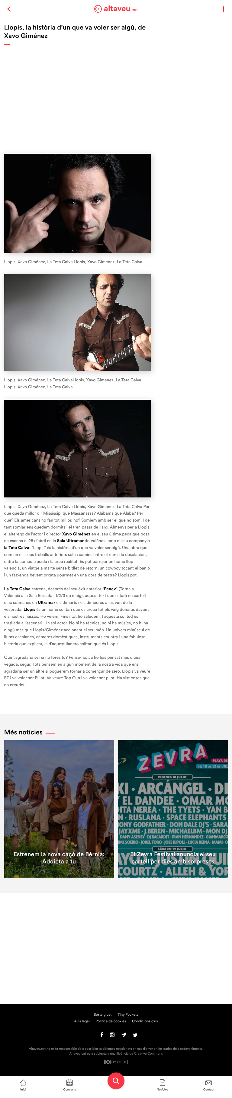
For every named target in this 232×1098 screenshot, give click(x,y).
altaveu (121, 9)
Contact (208, 1089)
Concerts (69, 1089)
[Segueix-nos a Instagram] (112, 1036)
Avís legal (81, 1021)
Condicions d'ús (145, 1021)
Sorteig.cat (102, 1015)
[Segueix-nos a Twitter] (135, 1036)
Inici (23, 1089)
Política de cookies (111, 1021)
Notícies (162, 1089)
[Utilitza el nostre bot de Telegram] (123, 1036)
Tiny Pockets (128, 1015)
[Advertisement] (77, 96)
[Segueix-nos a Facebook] (102, 1036)
